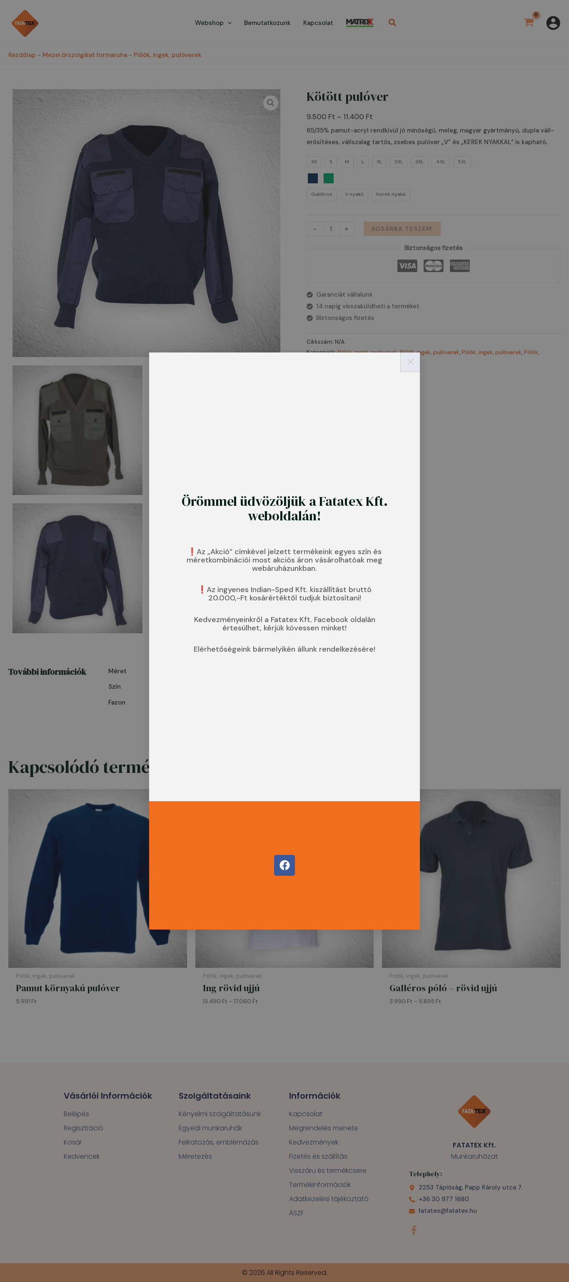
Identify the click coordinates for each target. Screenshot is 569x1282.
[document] (284, 641)
